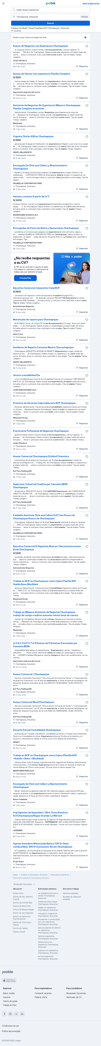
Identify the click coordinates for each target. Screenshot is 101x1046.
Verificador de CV (74, 997)
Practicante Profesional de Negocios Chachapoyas (41, 431)
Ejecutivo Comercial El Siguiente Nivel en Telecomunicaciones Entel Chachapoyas (47, 548)
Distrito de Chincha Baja (22, 903)
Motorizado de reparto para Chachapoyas (35, 319)
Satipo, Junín (18, 893)
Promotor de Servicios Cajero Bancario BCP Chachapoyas (44, 403)
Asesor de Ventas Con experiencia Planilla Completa (41, 73)
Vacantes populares (70, 893)
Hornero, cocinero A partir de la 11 (31, 196)
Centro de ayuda (10, 1001)
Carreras (6, 997)
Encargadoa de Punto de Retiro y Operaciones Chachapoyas (46, 228)
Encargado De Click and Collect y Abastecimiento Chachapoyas (40, 167)
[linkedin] (22, 1013)
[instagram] (10, 1013)
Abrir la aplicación (91, 3)
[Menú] (3, 3)
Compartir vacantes (43, 993)
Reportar (83, 66)
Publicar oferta (41, 997)
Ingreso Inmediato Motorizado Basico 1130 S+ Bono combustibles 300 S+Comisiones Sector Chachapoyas (42, 845)
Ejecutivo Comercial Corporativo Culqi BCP (36, 288)
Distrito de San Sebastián (23, 913)
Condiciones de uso (10, 1026)
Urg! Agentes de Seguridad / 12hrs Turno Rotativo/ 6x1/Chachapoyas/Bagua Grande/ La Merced (40, 814)
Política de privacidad (11, 1031)
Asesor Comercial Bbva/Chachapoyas (33, 702)
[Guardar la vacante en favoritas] (87, 46)
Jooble (18, 1040)
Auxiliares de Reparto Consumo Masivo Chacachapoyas (43, 347)
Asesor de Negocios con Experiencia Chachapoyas (40, 46)
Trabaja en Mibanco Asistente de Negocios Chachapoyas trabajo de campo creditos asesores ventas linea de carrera (45, 614)
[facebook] (4, 1013)
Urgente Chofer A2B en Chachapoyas (33, 136)
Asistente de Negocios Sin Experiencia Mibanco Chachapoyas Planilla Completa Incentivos (46, 107)
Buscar (50, 23)
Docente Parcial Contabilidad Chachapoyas (37, 730)
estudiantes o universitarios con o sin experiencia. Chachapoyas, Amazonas (49, 921)
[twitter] (16, 1013)
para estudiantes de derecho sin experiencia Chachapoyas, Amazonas (49, 930)
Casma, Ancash (19, 932)
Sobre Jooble (9, 993)
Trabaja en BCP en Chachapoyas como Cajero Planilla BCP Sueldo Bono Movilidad (44, 583)
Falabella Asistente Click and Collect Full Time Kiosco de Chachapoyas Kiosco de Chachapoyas (44, 517)
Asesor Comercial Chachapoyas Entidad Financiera (41, 456)
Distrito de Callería (20, 928)
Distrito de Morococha (22, 906)
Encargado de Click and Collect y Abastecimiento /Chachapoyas (40, 785)
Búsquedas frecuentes (23, 884)
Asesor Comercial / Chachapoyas (31, 674)
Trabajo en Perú (9, 1005)
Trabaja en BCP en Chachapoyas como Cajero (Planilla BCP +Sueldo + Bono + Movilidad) (45, 757)
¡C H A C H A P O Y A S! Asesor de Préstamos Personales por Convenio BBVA (45, 645)
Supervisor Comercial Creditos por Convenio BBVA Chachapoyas (40, 486)
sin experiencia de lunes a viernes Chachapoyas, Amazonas (48, 895)
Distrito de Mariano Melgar (23, 909)
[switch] (86, 37)
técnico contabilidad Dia (26, 375)
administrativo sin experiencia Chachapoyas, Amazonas (48, 944)
